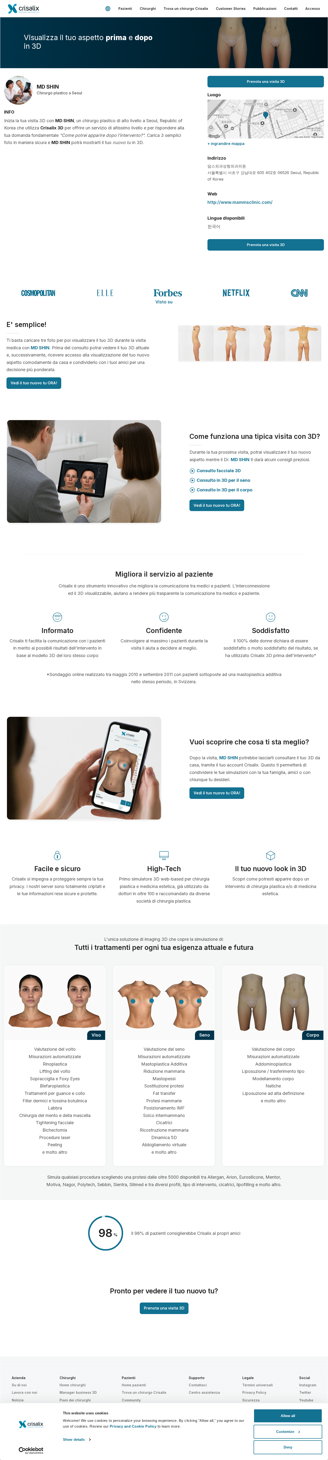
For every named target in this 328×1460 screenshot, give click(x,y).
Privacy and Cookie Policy (133, 1426)
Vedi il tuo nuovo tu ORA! (34, 382)
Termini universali (257, 1385)
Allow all (288, 1416)
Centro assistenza (204, 1392)
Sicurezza (251, 1400)
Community (131, 1400)
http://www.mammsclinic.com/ (240, 202)
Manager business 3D (78, 1392)
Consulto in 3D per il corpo (224, 489)
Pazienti (125, 8)
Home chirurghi (73, 1385)
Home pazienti (134, 1385)
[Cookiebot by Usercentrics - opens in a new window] (31, 1450)
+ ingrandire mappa (225, 143)
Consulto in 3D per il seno (223, 480)
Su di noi (19, 1385)
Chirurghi (148, 8)
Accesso (312, 8)
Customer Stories (231, 8)
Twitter (305, 1392)
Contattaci (198, 1385)
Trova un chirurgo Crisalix (186, 8)
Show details (74, 1439)
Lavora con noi (24, 1392)
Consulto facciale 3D (219, 470)
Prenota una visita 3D (266, 81)
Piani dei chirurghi (75, 1400)
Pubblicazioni (264, 8)
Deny (288, 1447)
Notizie (18, 1400)
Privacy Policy (254, 1392)
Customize (285, 1432)
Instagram (307, 1385)
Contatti (291, 8)
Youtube (306, 1400)
